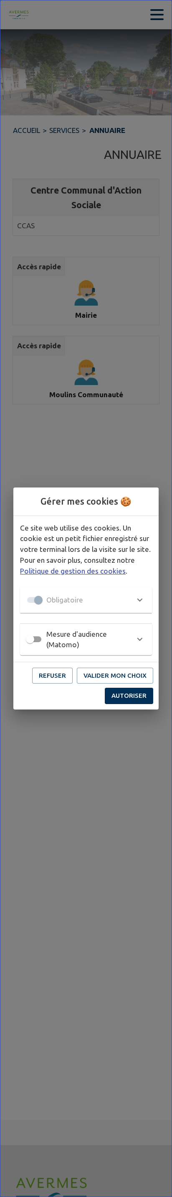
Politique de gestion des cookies (73, 571)
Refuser (52, 675)
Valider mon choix (115, 675)
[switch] (30, 639)
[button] (86, 600)
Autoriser (129, 695)
